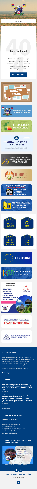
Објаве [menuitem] (28, 474)
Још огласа (6, 408)
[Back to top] (18, 482)
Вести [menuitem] (15, 474)
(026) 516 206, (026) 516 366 (16, 429)
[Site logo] (18, 15)
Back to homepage (18, 74)
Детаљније (6, 373)
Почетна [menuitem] (9, 474)
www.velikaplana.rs (11, 433)
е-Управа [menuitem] (22, 474)
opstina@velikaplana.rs (13, 431)
